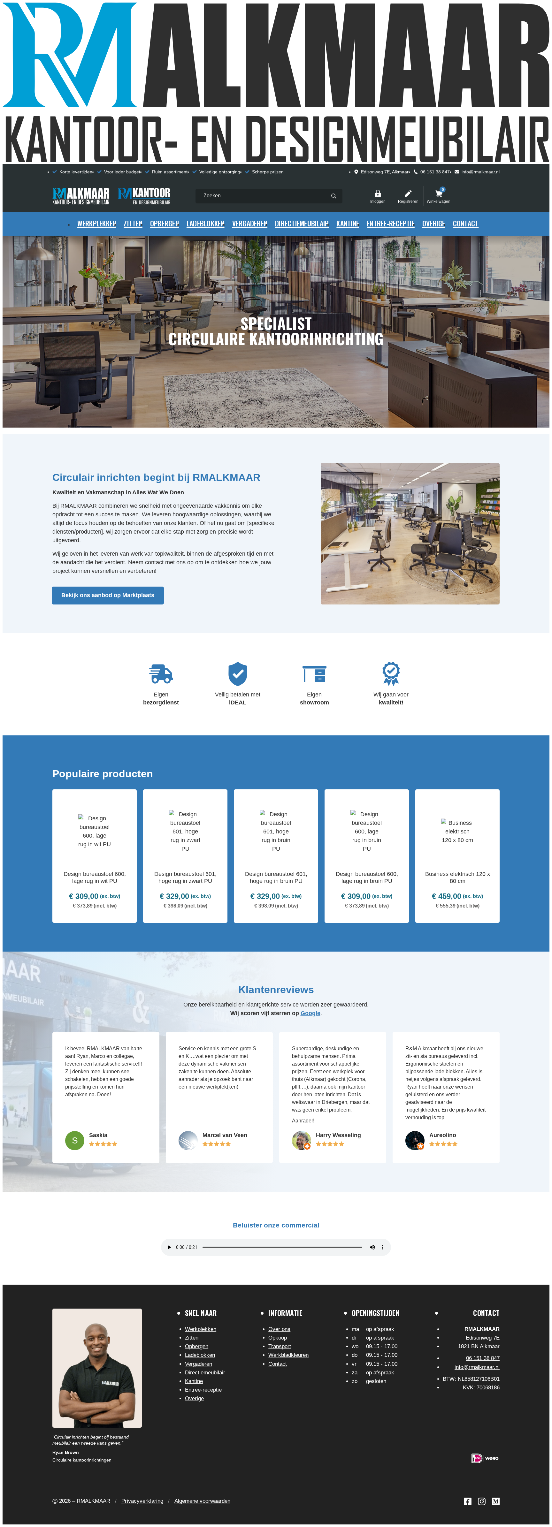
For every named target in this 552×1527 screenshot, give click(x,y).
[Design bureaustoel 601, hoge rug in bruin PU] (276, 856)
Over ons (279, 1329)
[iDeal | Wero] (485, 1458)
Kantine (347, 223)
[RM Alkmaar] (80, 196)
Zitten (133, 223)
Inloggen (378, 193)
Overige (433, 223)
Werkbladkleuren (288, 1355)
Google (310, 1013)
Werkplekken (96, 223)
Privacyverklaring (142, 1501)
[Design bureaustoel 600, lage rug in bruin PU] (367, 856)
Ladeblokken (206, 223)
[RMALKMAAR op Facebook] (467, 1501)
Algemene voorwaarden (202, 1501)
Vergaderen (250, 223)
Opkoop (277, 1338)
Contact (466, 223)
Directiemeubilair (302, 223)
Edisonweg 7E (375, 171)
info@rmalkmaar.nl (481, 171)
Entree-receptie (391, 223)
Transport (279, 1346)
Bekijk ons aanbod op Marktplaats (107, 595)
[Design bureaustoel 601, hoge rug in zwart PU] (185, 856)
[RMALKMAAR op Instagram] (482, 1501)
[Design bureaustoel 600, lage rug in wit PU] (94, 856)
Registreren (408, 193)
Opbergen (164, 223)
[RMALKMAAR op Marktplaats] (496, 1501)
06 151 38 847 (435, 171)
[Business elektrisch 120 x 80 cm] (457, 856)
